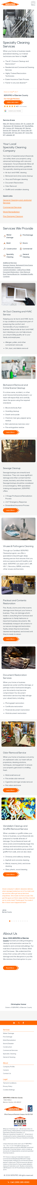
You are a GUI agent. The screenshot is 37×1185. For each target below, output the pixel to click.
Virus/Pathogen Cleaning (12, 267)
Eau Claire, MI (19, 133)
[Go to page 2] (12, 921)
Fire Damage (7, 1037)
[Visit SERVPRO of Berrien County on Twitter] (19, 1023)
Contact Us (7, 1073)
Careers (6, 1070)
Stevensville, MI (8, 133)
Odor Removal (25, 272)
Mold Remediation (11, 212)
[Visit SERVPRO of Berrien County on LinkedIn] (14, 1023)
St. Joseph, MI (29, 124)
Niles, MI (6, 124)
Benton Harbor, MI (16, 124)
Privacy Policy (7, 1086)
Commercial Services (12, 207)
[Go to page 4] (16, 921)
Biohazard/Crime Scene (24, 265)
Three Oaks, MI (26, 130)
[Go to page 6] (21, 921)
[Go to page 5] (18, 921)
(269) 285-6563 (12, 102)
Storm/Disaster (8, 1043)
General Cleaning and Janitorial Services (17, 201)
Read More (10, 968)
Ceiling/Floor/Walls (23, 270)
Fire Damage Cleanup (13, 216)
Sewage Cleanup (9, 265)
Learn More (10, 432)
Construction (7, 1047)
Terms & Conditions (9, 1083)
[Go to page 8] (25, 921)
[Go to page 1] (10, 921)
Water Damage (8, 1033)
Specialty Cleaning (9, 1054)
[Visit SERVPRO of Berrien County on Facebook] (23, 1023)
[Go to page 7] (23, 921)
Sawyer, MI (15, 130)
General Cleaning (9, 1057)
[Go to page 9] (27, 921)
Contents (6, 276)
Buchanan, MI (8, 126)
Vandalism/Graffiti (26, 274)
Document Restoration (11, 272)
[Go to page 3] (14, 921)
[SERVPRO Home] (10, 3)
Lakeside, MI (10, 135)
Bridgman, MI (19, 126)
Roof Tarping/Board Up (11, 274)
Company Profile (9, 1067)
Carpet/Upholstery (9, 270)
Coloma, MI (10, 128)
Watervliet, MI (20, 128)
